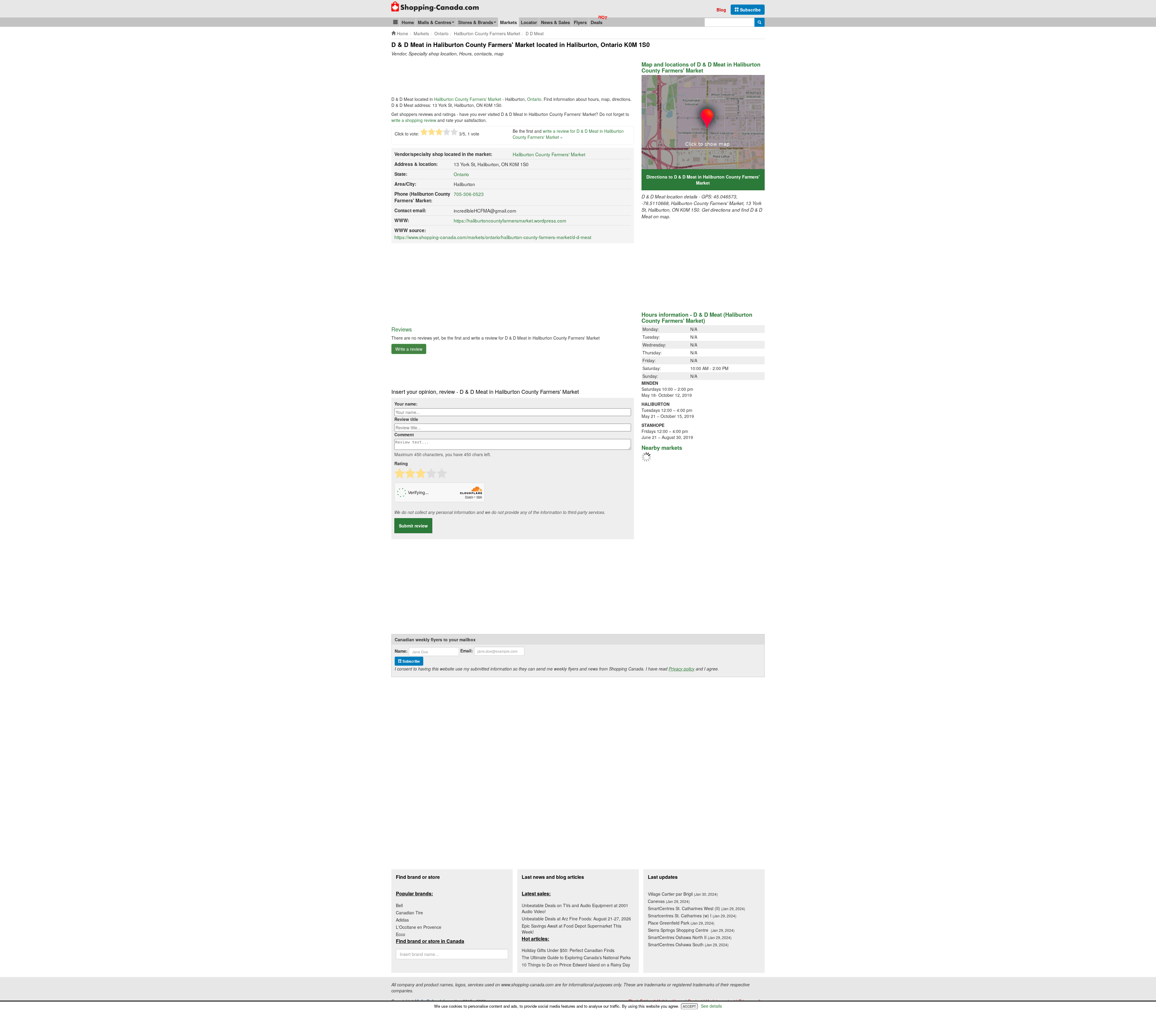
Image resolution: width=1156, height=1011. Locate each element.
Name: (401, 651)
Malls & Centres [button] (434, 22)
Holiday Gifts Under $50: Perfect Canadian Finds (568, 950)
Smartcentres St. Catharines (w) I (692, 916)
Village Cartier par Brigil (683, 894)
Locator (529, 22)
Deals (596, 22)
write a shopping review (413, 120)
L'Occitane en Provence (418, 927)
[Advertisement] (501, 78)
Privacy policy (682, 669)
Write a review (408, 349)
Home (408, 22)
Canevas (669, 901)
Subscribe (750, 10)
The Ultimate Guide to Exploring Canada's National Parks (576, 957)
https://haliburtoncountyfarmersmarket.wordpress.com (510, 220)
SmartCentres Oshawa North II (690, 937)
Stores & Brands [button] (475, 22)
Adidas (402, 920)
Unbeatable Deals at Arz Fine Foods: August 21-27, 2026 (576, 919)
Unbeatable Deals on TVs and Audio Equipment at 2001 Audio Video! (575, 908)
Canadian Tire (409, 913)
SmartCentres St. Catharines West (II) (696, 908)
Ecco (400, 934)
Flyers (580, 22)
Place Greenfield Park (681, 923)
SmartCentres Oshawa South (688, 944)
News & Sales (555, 22)
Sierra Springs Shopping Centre (691, 930)
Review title (406, 419)
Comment (404, 434)
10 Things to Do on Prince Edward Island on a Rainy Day (576, 965)
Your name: (406, 404)
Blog (721, 10)
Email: (466, 651)
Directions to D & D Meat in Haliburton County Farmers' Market (703, 180)
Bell (399, 905)
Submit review (413, 526)
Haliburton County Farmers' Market (467, 99)
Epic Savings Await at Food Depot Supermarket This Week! (571, 929)
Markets (508, 22)
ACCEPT (689, 1006)
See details (711, 1006)
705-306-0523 (469, 194)
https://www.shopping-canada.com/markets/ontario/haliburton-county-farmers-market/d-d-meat (492, 237)
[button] (395, 22)
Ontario (534, 99)
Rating (401, 463)
